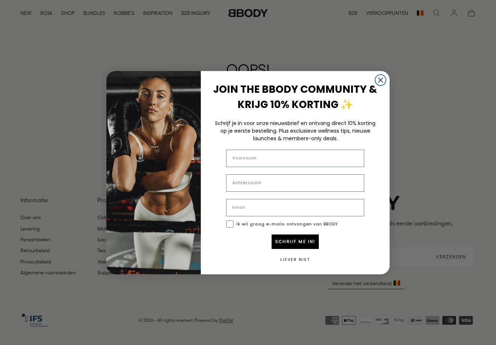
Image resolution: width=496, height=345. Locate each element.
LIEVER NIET (295, 259)
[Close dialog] (380, 80)
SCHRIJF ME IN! (295, 241)
